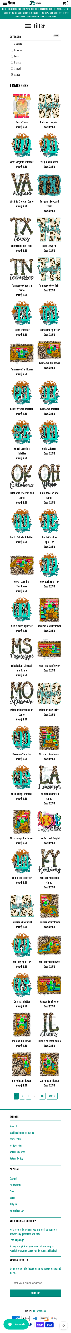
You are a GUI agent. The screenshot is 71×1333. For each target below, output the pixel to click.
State (17, 74)
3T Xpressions (39, 1311)
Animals (18, 44)
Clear (56, 35)
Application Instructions (22, 1132)
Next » (52, 1096)
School (17, 68)
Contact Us (15, 1139)
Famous (18, 50)
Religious (14, 1204)
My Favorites (16, 1145)
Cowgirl (13, 1178)
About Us (14, 1126)
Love (16, 56)
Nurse (13, 1197)
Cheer (13, 1191)
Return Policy (16, 1158)
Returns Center (17, 1152)
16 (42, 1096)
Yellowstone (16, 1185)
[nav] (9, 3)
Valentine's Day (17, 1210)
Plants (17, 62)
